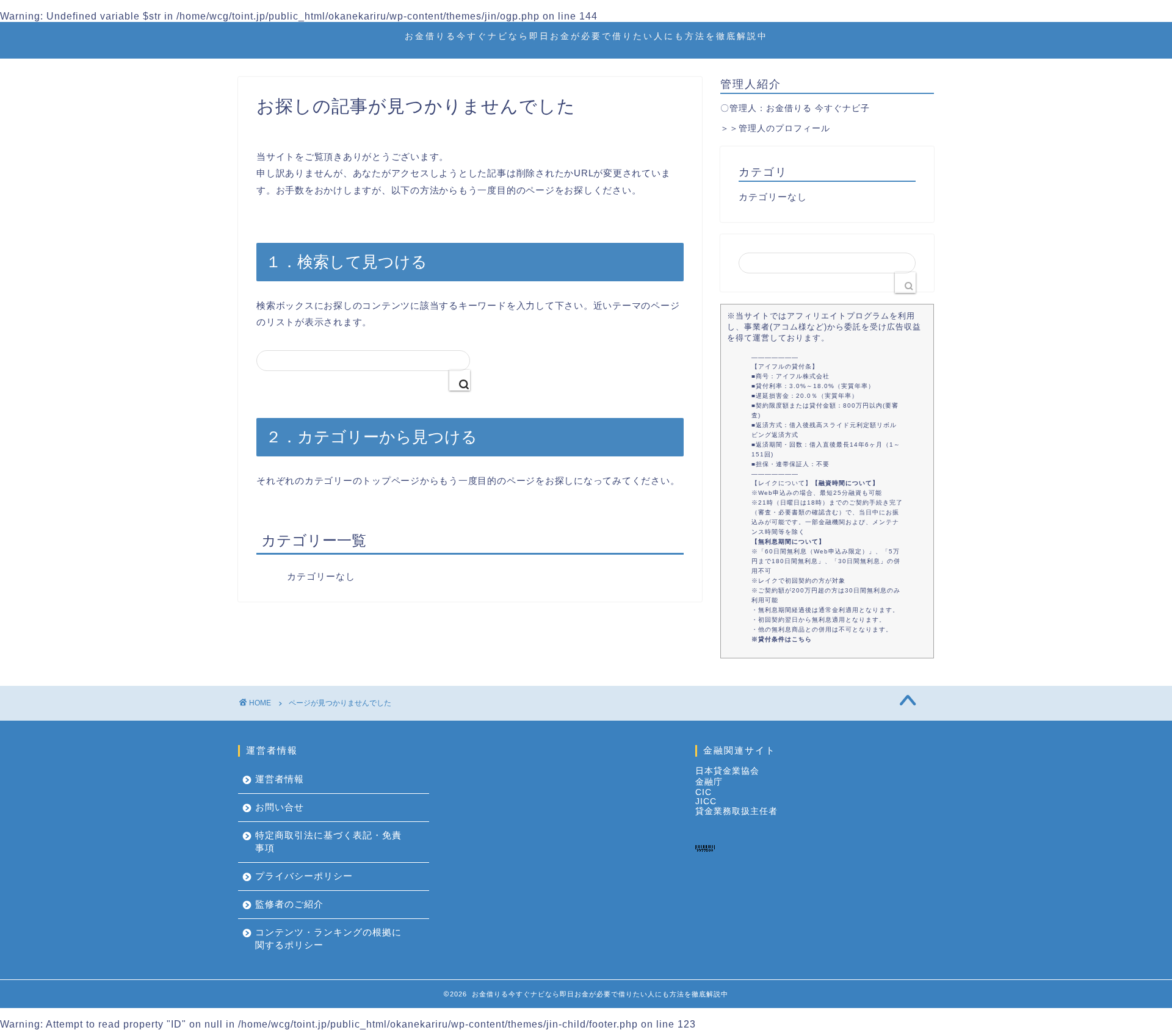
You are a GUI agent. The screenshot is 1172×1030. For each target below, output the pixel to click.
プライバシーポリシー (304, 876)
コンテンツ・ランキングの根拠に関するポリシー (328, 938)
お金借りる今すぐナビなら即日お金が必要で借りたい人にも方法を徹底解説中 (586, 36)
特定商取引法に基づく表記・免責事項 (328, 841)
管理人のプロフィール (784, 128)
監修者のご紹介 (289, 904)
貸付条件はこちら (785, 639)
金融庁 (709, 782)
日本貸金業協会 (727, 771)
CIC (703, 792)
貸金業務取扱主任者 (736, 811)
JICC (706, 801)
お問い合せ (279, 807)
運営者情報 (279, 779)
